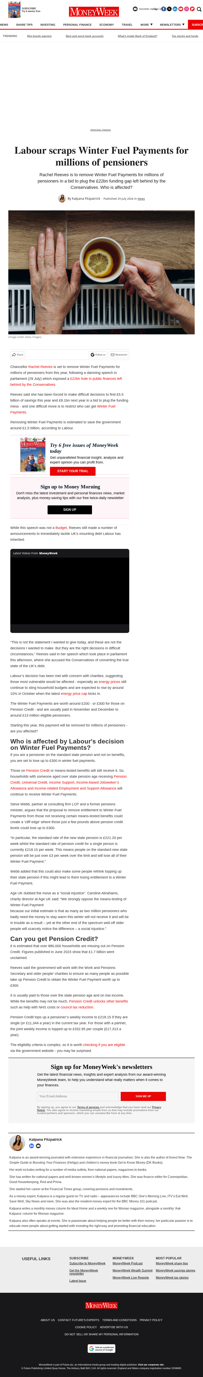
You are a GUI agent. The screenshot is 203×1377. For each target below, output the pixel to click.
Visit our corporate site (151, 1368)
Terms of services (88, 1107)
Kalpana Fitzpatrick (86, 198)
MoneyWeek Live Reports (131, 1281)
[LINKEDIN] (32, 1145)
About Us (48, 1324)
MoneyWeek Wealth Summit (132, 1274)
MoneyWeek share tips (172, 1267)
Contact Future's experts (78, 1324)
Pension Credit (38, 771)
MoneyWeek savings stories (175, 1274)
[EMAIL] (39, 1145)
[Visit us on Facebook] (163, 9)
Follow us (100, 354)
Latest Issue (77, 1284)
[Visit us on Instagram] (186, 9)
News (4, 24)
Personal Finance (77, 24)
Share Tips (24, 24)
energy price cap (74, 694)
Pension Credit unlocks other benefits (98, 1001)
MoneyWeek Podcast (128, 1267)
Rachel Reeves (40, 367)
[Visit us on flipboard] (192, 9)
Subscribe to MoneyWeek (87, 1267)
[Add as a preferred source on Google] (101, 1352)
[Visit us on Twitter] (169, 9)
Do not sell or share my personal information (102, 1338)
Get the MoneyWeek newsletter (83, 1276)
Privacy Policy (151, 1324)
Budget (61, 528)
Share (20, 354)
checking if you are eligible (104, 1045)
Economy (107, 24)
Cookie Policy (86, 1331)
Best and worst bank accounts (84, 36)
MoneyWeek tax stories (172, 1281)
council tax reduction (77, 1007)
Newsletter (121, 354)
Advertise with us (114, 1331)
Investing (47, 24)
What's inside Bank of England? (137, 36)
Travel (127, 24)
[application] (69, 591)
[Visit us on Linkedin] (175, 9)
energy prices (109, 682)
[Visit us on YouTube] (180, 9)
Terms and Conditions (119, 1324)
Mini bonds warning (39, 36)
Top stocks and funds (185, 36)
